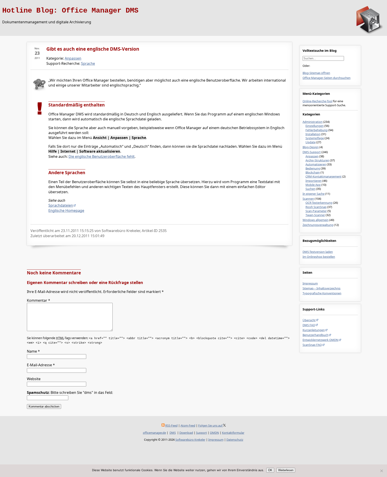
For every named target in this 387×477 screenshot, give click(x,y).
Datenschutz (234, 440)
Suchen (310, 189)
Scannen (308, 199)
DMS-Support (312, 152)
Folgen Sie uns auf (210, 425)
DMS (173, 433)
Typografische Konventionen (322, 293)
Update (310, 142)
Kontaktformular (233, 433)
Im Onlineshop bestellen (319, 257)
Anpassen (311, 156)
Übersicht (309, 320)
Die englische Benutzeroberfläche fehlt (102, 156)
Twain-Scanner (315, 215)
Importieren (313, 181)
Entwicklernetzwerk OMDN (320, 340)
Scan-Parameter (316, 211)
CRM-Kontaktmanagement (323, 176)
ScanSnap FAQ (312, 345)
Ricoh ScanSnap (316, 207)
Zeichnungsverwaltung (318, 225)
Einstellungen (314, 126)
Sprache (88, 63)
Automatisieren (315, 164)
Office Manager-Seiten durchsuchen (326, 78)
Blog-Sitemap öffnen (316, 73)
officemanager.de (154, 433)
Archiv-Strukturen (317, 160)
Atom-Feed (188, 425)
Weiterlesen (285, 470)
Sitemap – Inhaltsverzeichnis (321, 288)
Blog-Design (311, 147)
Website (34, 378)
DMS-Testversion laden (318, 252)
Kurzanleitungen (314, 330)
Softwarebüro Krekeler (190, 440)
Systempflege (314, 138)
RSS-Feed (171, 425)
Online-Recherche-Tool (317, 101)
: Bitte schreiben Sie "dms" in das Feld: (70, 392)
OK (270, 470)
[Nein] (381, 470)
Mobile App (313, 185)
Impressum (310, 283)
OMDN (214, 433)
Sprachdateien (60, 205)
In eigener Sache (314, 194)
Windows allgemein (316, 220)
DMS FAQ (309, 325)
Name (33, 351)
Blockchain (312, 172)
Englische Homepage (66, 210)
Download (186, 433)
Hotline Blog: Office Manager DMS (70, 11)
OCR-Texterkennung (318, 203)
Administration (312, 122)
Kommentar (38, 300)
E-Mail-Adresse (41, 364)
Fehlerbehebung (316, 130)
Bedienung (312, 168)
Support (201, 433)
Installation (312, 134)
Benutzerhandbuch (315, 335)
